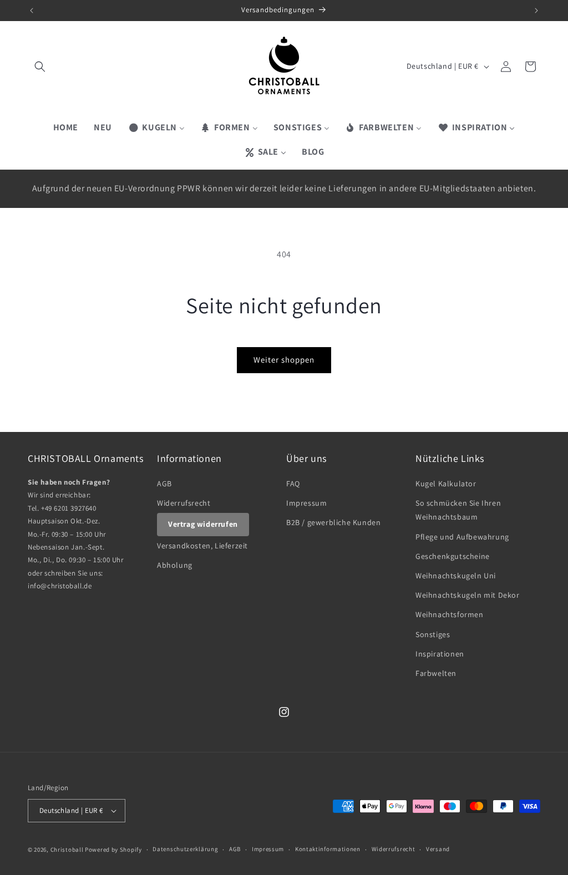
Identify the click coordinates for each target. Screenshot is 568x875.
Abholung (174, 565)
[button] (40, 66)
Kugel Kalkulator (445, 484)
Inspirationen (439, 654)
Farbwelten (436, 673)
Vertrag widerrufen (203, 524)
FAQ (293, 484)
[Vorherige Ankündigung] (31, 10)
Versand (438, 849)
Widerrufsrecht (183, 503)
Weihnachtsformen (449, 614)
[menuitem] (65, 127)
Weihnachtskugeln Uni (455, 576)
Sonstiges (432, 634)
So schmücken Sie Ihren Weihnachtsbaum (458, 510)
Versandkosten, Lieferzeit (202, 546)
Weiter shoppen (284, 359)
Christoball (67, 849)
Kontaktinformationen (328, 849)
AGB (164, 484)
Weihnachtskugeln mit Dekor (467, 595)
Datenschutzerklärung (185, 849)
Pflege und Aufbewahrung (462, 537)
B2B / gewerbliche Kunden (333, 522)
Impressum (306, 503)
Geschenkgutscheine (452, 556)
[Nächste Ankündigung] (536, 10)
